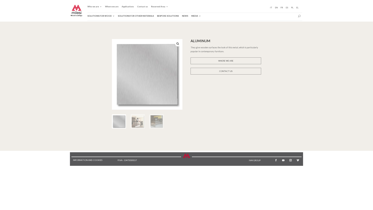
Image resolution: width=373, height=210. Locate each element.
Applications (128, 7)
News (185, 16)
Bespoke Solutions (168, 16)
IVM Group (255, 160)
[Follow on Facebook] (276, 160)
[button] (177, 43)
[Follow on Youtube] (283, 160)
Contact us (142, 7)
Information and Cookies (87, 160)
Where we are (111, 7)
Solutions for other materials (136, 16)
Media (194, 16)
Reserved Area (158, 7)
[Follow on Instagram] (290, 160)
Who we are (93, 7)
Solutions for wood (99, 16)
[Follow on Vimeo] (297, 160)
